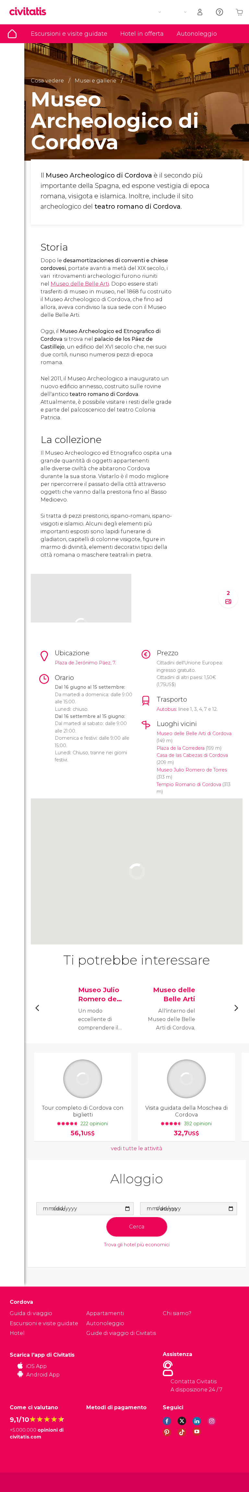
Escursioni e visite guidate (69, 33)
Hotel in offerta (142, 33)
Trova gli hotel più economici (137, 1245)
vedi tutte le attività (136, 1148)
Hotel (17, 1333)
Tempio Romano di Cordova (189, 784)
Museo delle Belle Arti (80, 284)
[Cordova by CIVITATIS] (30, 12)
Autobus (166, 709)
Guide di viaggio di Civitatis (121, 1333)
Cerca (137, 1227)
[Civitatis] (22, 1482)
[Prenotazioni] (200, 12)
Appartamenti (105, 1313)
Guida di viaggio (12, 33)
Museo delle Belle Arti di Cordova (194, 733)
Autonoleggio (197, 33)
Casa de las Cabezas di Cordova (192, 755)
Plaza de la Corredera (181, 748)
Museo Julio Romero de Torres (192, 770)
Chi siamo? (177, 1313)
